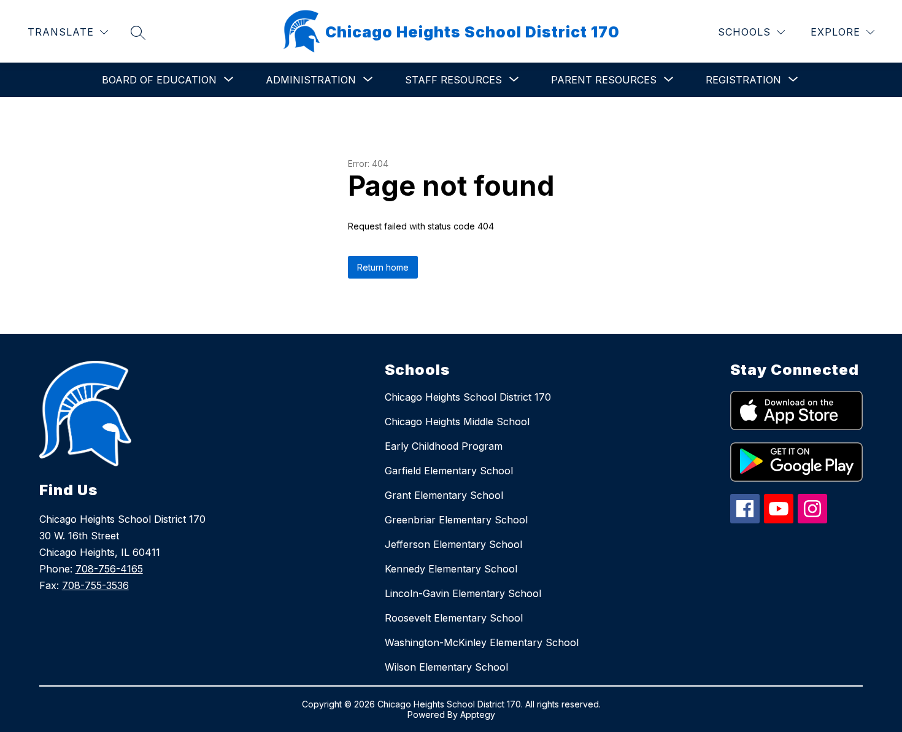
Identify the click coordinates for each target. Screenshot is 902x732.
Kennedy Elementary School (451, 569)
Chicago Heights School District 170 (468, 397)
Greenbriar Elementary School (456, 520)
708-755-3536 (95, 585)
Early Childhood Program (444, 446)
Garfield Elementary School (449, 470)
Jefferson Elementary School (453, 544)
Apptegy (477, 714)
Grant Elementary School (444, 495)
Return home (383, 267)
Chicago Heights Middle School (457, 421)
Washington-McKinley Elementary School (482, 642)
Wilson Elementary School (446, 667)
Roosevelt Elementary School (454, 618)
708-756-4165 (109, 569)
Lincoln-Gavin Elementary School (463, 593)
